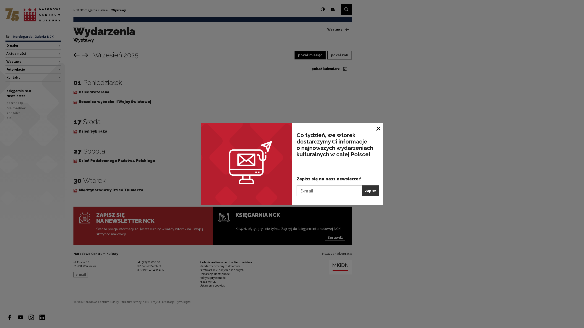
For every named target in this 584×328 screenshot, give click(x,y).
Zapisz (370, 190)
